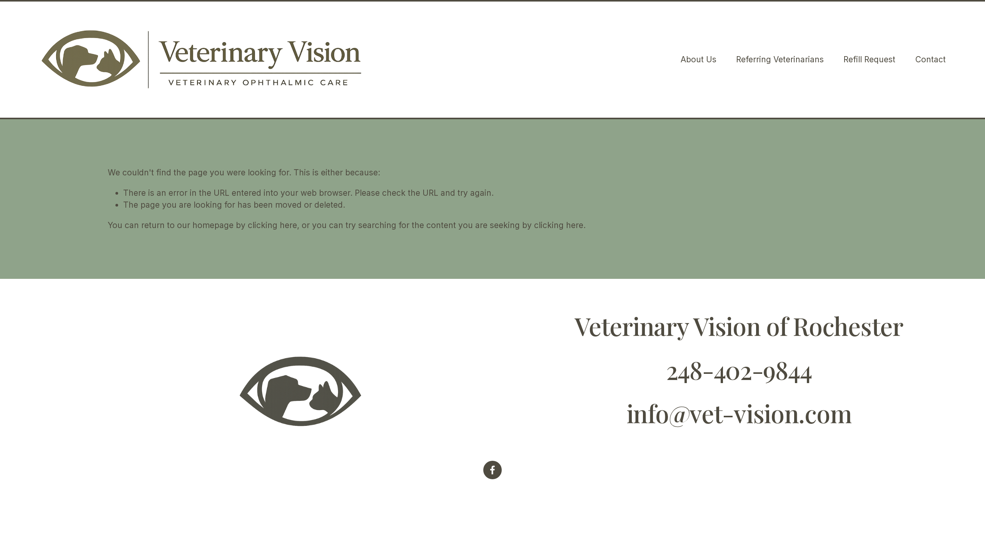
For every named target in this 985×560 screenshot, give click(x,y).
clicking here (272, 225)
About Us (698, 59)
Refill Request (869, 59)
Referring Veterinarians (780, 59)
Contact (930, 59)
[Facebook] (492, 470)
